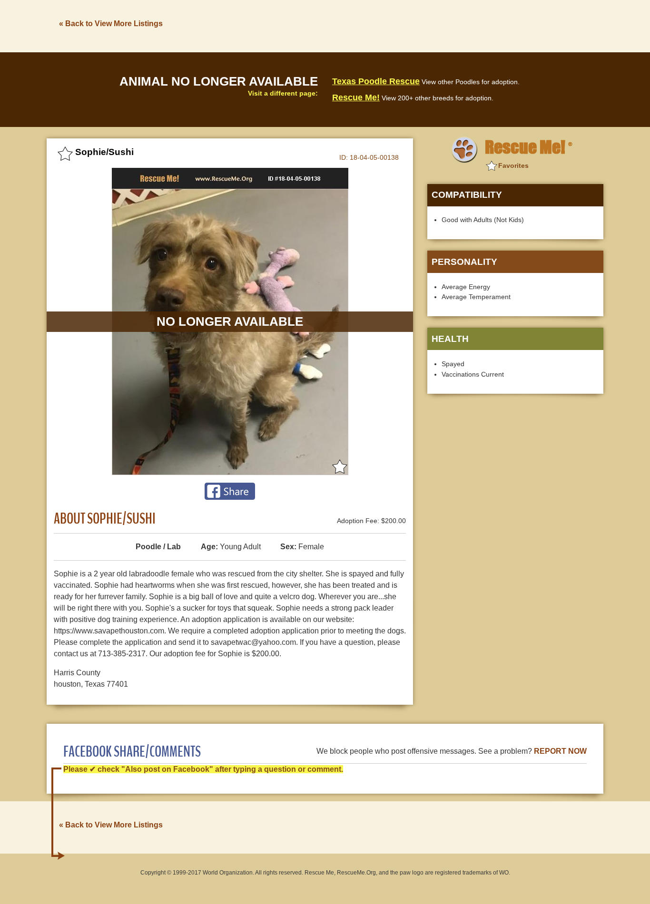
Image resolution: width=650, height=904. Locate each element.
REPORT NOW (560, 751)
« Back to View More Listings (111, 23)
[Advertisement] (430, 25)
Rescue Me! (356, 97)
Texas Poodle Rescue (376, 81)
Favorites (513, 165)
